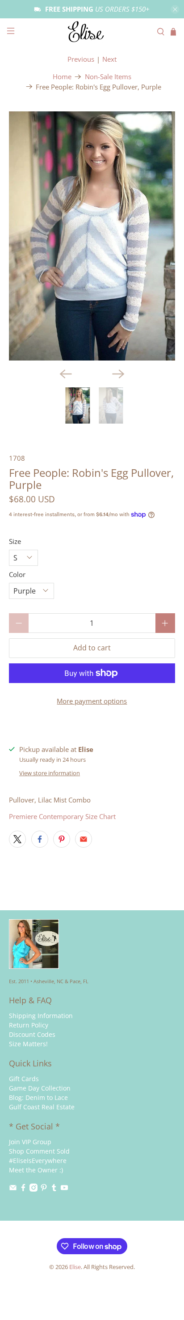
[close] (175, 9)
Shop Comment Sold (39, 1151)
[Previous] (65, 374)
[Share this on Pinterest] (61, 839)
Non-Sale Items (108, 76)
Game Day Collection (40, 1088)
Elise (75, 1267)
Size (15, 541)
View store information (49, 773)
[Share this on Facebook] (39, 839)
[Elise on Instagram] (33, 1189)
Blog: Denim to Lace (38, 1097)
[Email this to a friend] (83, 839)
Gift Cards (24, 1078)
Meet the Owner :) (36, 1170)
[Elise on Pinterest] (44, 1189)
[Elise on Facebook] (23, 1189)
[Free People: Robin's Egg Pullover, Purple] (92, 236)
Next (109, 59)
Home (62, 76)
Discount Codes (32, 1034)
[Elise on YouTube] (64, 1189)
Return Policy (28, 1025)
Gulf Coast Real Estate (42, 1107)
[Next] (118, 374)
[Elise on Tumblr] (54, 1189)
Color (17, 574)
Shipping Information (41, 1015)
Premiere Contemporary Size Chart (62, 816)
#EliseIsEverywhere (38, 1160)
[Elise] (92, 32)
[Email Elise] (13, 1189)
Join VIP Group (30, 1141)
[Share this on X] (17, 839)
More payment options (92, 700)
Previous (80, 59)
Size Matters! (28, 1044)
